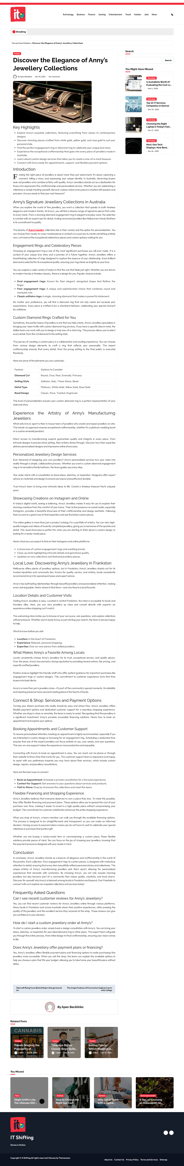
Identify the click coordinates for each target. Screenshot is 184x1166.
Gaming (102, 14)
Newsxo (52, 1158)
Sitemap (163, 1159)
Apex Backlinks (72, 1007)
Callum (21, 1053)
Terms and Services (149, 1159)
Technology (68, 14)
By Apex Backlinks (25, 77)
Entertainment (115, 14)
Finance (91, 14)
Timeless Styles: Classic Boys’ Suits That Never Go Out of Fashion (63, 1051)
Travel (128, 14)
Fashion (137, 14)
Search (129, 51)
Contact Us (119, 1159)
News (154, 14)
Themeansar (64, 1158)
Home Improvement (148, 1096)
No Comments (54, 77)
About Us (108, 1159)
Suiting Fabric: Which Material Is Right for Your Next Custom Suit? (100, 1051)
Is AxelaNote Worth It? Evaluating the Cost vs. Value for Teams (158, 85)
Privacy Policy (132, 1159)
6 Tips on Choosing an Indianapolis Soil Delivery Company (151, 1103)
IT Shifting (22, 1137)
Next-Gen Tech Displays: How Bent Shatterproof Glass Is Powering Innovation (157, 149)
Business (81, 14)
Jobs (146, 14)
